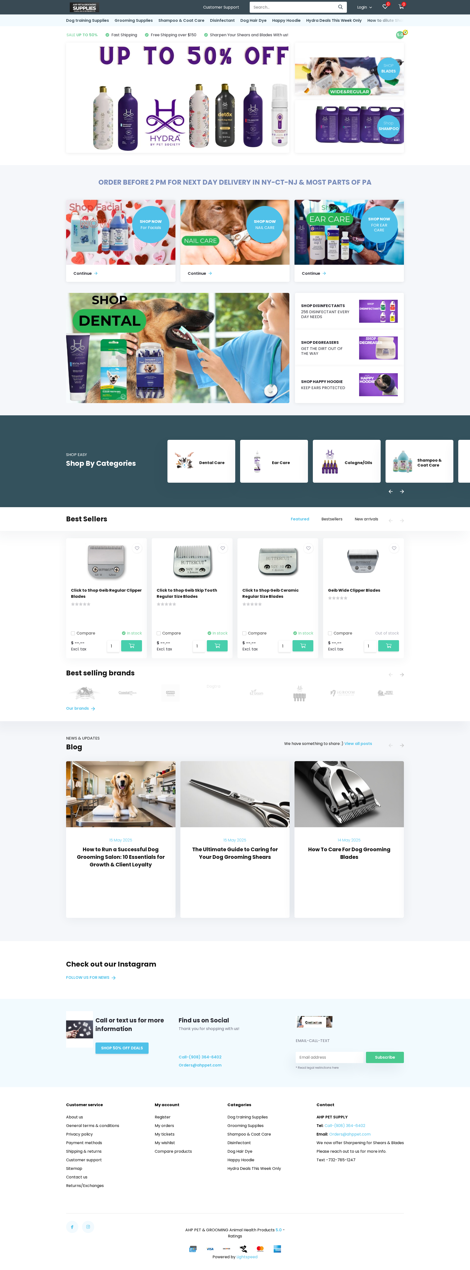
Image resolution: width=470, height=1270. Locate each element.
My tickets (165, 1134)
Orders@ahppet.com (200, 1065)
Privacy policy (79, 1134)
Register (163, 1117)
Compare (86, 633)
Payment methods (84, 1143)
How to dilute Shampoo (390, 20)
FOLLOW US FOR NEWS (88, 977)
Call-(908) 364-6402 (200, 1057)
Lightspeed (247, 1257)
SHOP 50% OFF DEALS (122, 1048)
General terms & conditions (92, 1125)
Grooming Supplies (134, 20)
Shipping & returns (84, 1151)
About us (74, 1117)
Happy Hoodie (286, 20)
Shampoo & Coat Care (181, 20)
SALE (82, 35)
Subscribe (385, 1057)
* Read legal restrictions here (317, 1068)
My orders (164, 1125)
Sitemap (74, 1168)
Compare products (173, 1151)
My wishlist (165, 1143)
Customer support (84, 1160)
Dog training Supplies (87, 20)
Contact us (76, 1177)
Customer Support (221, 7)
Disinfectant (222, 20)
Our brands (78, 708)
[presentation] (391, 492)
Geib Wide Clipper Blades (354, 590)
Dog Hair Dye (253, 20)
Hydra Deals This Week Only (334, 20)
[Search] (341, 7)
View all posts (358, 743)
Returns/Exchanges (85, 1185)
